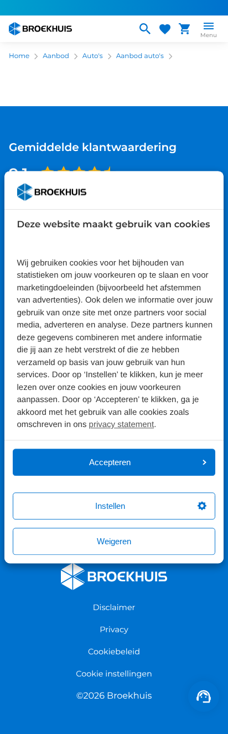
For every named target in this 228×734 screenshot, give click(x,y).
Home (19, 56)
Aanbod (56, 56)
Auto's (92, 56)
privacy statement (121, 425)
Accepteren (110, 462)
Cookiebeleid (114, 652)
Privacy (114, 629)
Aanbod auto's (140, 56)
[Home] (68, 28)
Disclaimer (114, 607)
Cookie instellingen (114, 674)
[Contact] (203, 696)
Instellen (110, 506)
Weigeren (114, 541)
